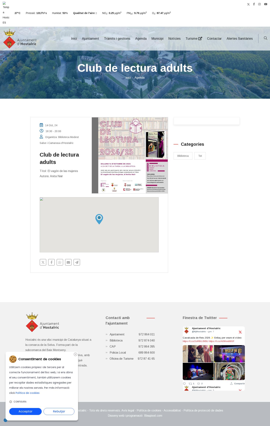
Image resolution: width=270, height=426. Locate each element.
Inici (74, 38)
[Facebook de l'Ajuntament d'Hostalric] (254, 4)
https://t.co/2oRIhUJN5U (195, 341)
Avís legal (127, 410)
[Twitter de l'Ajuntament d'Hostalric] (248, 4)
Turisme (192, 38)
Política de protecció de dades (203, 410)
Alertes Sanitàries (240, 38)
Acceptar (26, 411)
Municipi (157, 38)
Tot (200, 155)
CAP (132, 346)
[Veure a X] (240, 331)
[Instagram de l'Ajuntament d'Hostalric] (259, 4)
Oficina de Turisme (132, 358)
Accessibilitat (172, 410)
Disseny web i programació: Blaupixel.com (135, 415)
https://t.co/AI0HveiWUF (221, 341)
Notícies (174, 38)
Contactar (214, 38)
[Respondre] (184, 383)
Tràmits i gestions (117, 38)
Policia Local (132, 352)
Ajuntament (90, 38)
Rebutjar (59, 411)
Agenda (141, 38)
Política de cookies (149, 410)
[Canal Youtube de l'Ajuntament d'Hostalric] (265, 4)
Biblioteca (183, 155)
